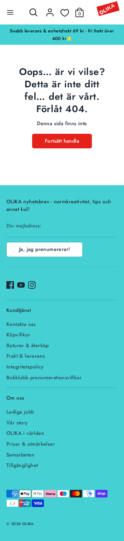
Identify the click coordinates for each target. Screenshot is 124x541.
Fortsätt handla (62, 141)
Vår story (17, 422)
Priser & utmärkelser (30, 444)
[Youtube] (21, 285)
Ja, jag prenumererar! (44, 249)
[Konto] (50, 9)
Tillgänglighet (22, 465)
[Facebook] (10, 285)
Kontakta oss (21, 324)
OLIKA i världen (25, 433)
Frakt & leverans (25, 356)
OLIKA (28, 524)
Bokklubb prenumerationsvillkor (44, 377)
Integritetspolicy (25, 366)
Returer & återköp (27, 345)
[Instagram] (32, 285)
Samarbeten (20, 454)
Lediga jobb (20, 412)
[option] (62, 34)
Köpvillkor (18, 334)
